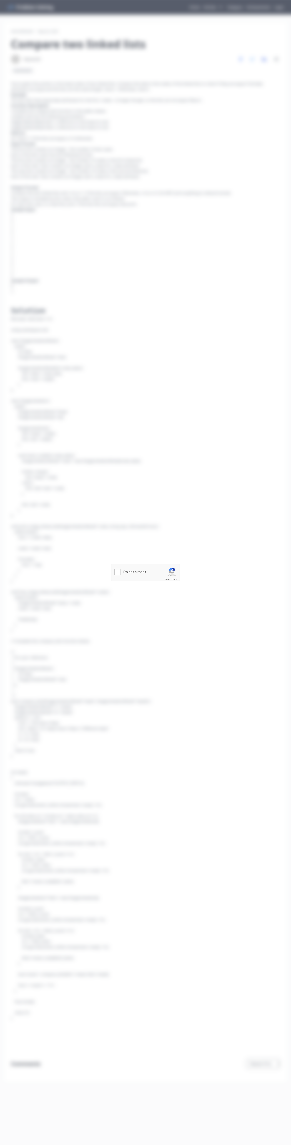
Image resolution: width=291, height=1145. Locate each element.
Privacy (167, 579)
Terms (174, 579)
